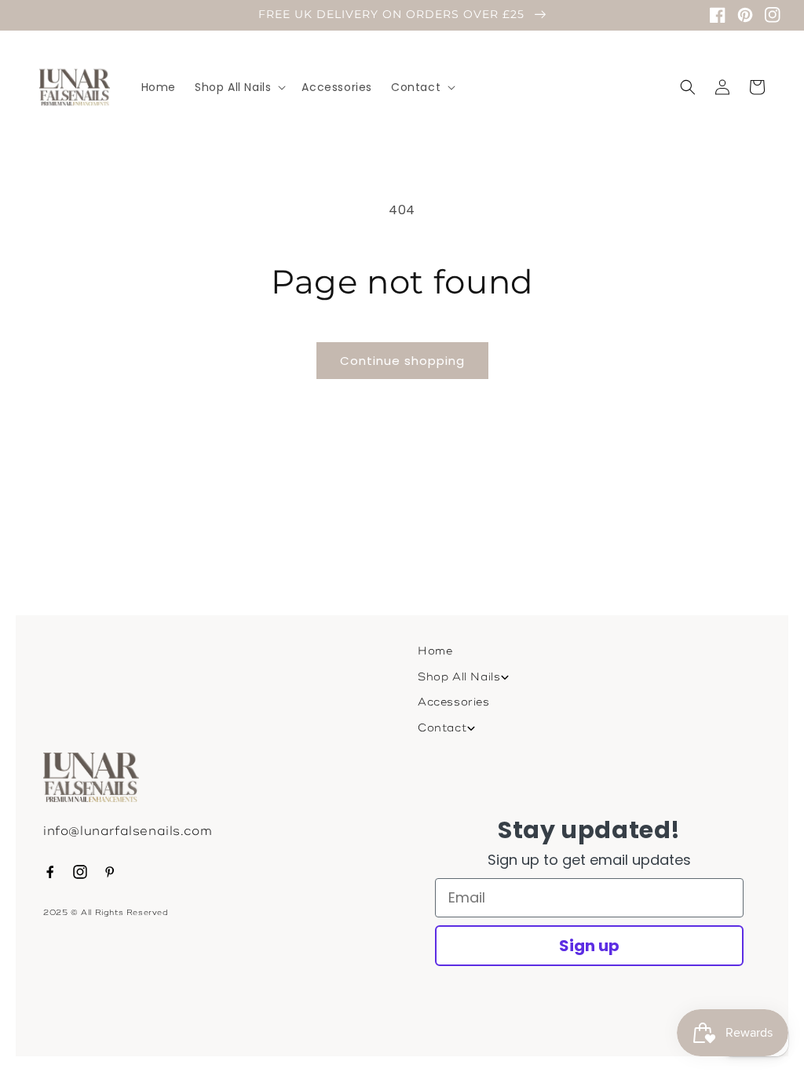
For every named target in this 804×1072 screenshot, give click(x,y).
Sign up (589, 946)
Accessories (454, 702)
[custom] (50, 872)
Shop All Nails (459, 677)
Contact (442, 728)
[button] (238, 87)
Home (435, 651)
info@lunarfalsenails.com (127, 831)
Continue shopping (402, 360)
